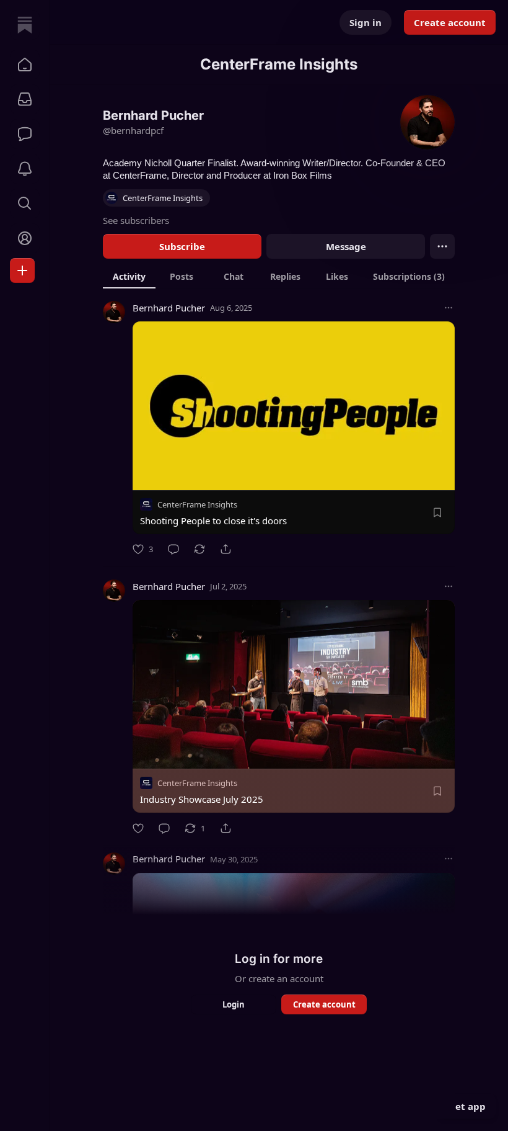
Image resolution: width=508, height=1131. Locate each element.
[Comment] (173, 549)
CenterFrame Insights (197, 504)
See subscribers (136, 220)
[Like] (138, 828)
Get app (467, 1106)
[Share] (225, 549)
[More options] (448, 308)
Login (233, 1004)
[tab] (129, 276)
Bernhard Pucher (169, 308)
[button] (25, 64)
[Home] (25, 25)
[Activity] (25, 169)
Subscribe (182, 246)
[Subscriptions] (25, 99)
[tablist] (279, 276)
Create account (450, 22)
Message (346, 246)
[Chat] (25, 134)
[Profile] (25, 238)
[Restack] (199, 549)
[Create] (22, 270)
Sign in (365, 22)
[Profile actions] (442, 246)
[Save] (437, 512)
